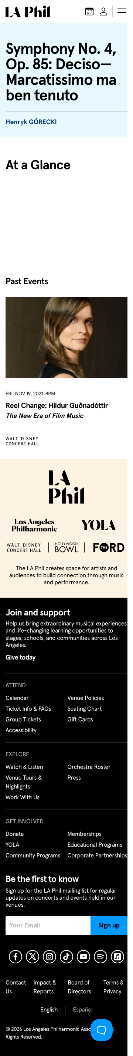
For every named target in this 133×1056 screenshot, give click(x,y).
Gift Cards (80, 720)
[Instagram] (49, 956)
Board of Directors (79, 987)
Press (74, 778)
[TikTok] (66, 956)
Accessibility (21, 731)
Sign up (109, 925)
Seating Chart (85, 709)
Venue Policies (86, 698)
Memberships (85, 834)
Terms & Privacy (113, 987)
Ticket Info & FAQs (28, 709)
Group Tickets (23, 720)
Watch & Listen (24, 767)
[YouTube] (83, 956)
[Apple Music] (117, 956)
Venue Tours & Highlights (24, 782)
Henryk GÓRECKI (31, 122)
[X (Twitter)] (32, 956)
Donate (15, 834)
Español (82, 1010)
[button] (121, 11)
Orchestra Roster (89, 767)
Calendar (17, 698)
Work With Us (23, 798)
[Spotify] (100, 956)
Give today (20, 657)
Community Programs (33, 856)
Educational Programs (95, 845)
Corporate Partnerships (97, 856)
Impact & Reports (45, 987)
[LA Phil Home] (28, 11)
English (49, 1010)
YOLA (12, 845)
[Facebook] (15, 956)
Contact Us (16, 987)
